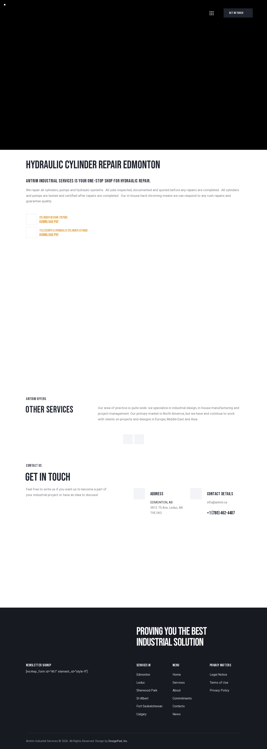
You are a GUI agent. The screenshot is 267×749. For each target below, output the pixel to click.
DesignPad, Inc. (118, 741)
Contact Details (220, 494)
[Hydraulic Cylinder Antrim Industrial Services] (61, 276)
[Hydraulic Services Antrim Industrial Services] (61, 346)
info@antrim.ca (217, 502)
